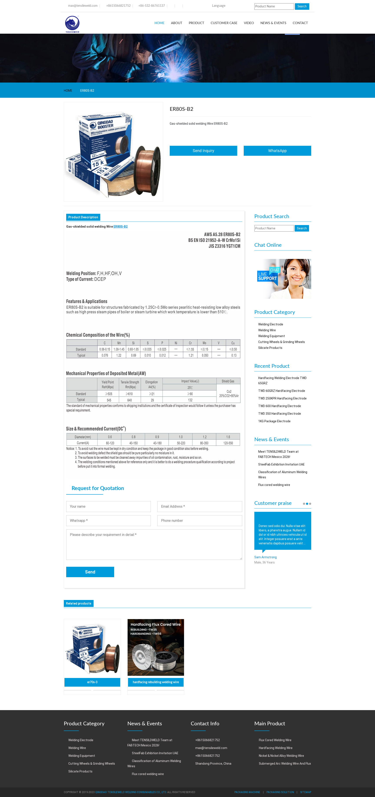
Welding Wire (267, 330)
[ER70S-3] (92, 647)
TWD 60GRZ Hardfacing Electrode (281, 391)
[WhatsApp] (282, 278)
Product (196, 23)
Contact (300, 23)
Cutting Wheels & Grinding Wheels (281, 342)
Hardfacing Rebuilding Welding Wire (156, 682)
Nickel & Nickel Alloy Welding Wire (281, 755)
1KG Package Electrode (274, 421)
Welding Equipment (271, 336)
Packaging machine (247, 792)
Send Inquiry (203, 150)
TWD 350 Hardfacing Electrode (279, 413)
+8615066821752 (118, 5)
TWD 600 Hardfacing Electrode (279, 406)
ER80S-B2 (120, 226)
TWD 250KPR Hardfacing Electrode (282, 398)
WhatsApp (277, 150)
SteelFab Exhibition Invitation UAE (281, 464)
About (176, 23)
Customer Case (224, 23)
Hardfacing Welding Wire (276, 748)
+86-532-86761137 (151, 5)
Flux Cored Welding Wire (275, 740)
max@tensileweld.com (83, 5)
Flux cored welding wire (274, 485)
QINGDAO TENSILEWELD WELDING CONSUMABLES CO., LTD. (131, 792)
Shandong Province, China (213, 763)
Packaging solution (280, 792)
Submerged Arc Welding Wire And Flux (285, 763)
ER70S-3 (92, 682)
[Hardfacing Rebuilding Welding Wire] (156, 647)
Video (249, 23)
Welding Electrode (270, 324)
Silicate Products (270, 348)
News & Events (273, 23)
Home (159, 23)
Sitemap (305, 792)
